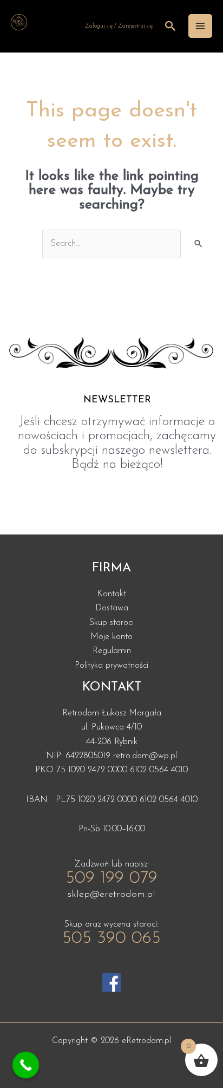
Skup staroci (111, 622)
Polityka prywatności (111, 665)
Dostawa (111, 608)
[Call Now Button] (26, 1065)
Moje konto (111, 637)
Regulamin (112, 651)
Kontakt (111, 594)
